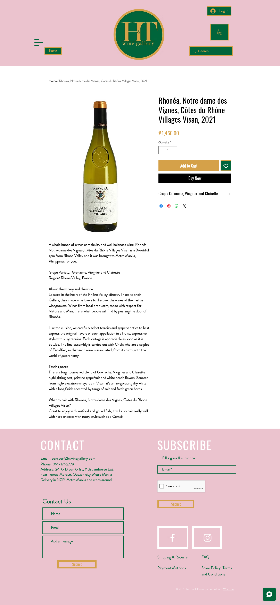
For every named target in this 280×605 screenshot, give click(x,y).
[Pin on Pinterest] (168, 206)
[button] (38, 42)
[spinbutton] (168, 150)
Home (53, 80)
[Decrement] (161, 150)
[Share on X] (184, 206)
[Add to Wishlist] (226, 165)
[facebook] (172, 538)
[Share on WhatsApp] (176, 206)
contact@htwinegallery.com (74, 458)
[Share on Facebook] (161, 206)
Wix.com (228, 589)
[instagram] (207, 538)
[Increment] (174, 150)
